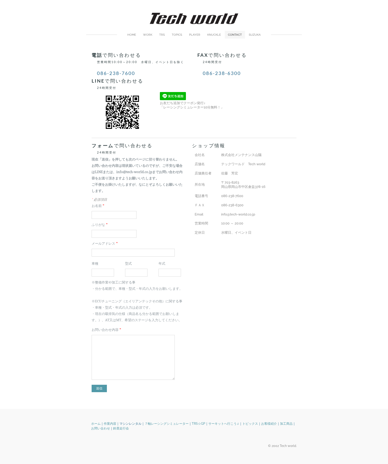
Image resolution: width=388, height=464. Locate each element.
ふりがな (100, 225)
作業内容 (110, 423)
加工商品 (286, 423)
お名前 (98, 206)
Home (131, 34)
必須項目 (99, 200)
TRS (162, 34)
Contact (235, 34)
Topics (177, 34)
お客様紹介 (269, 423)
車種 (95, 263)
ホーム (96, 423)
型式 (128, 263)
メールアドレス (105, 243)
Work (147, 34)
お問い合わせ (100, 428)
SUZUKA (255, 34)
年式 (162, 263)
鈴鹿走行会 (121, 428)
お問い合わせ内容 (106, 330)
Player (194, 34)
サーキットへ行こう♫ (223, 423)
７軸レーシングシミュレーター (167, 423)
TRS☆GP (198, 423)
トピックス (250, 423)
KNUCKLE (214, 34)
